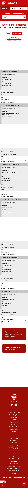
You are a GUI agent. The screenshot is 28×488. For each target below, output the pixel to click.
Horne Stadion (6, 79)
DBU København (14, 466)
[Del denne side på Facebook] (1, 482)
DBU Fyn (14, 461)
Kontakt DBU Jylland (14, 412)
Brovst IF (14, 291)
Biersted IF (15, 164)
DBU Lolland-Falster (14, 468)
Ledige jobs (14, 424)
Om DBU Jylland (14, 415)
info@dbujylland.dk (14, 447)
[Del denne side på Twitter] (4, 482)
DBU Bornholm (14, 459)
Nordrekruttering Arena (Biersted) (9, 173)
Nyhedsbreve (14, 422)
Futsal (14, 473)
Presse (14, 419)
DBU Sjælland (14, 471)
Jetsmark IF (15, 105)
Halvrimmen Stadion (8, 299)
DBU (14, 456)
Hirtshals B (15, 71)
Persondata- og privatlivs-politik (14, 478)
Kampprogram (17, 33)
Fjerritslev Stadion (8, 208)
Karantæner (14, 37)
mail (17, 334)
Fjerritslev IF (16, 199)
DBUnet (14, 431)
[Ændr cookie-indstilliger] (2, 485)
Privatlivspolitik (14, 427)
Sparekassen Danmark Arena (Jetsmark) (10, 114)
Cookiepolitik (14, 429)
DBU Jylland (14, 463)
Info (8, 33)
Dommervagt (14, 417)
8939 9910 (11, 336)
